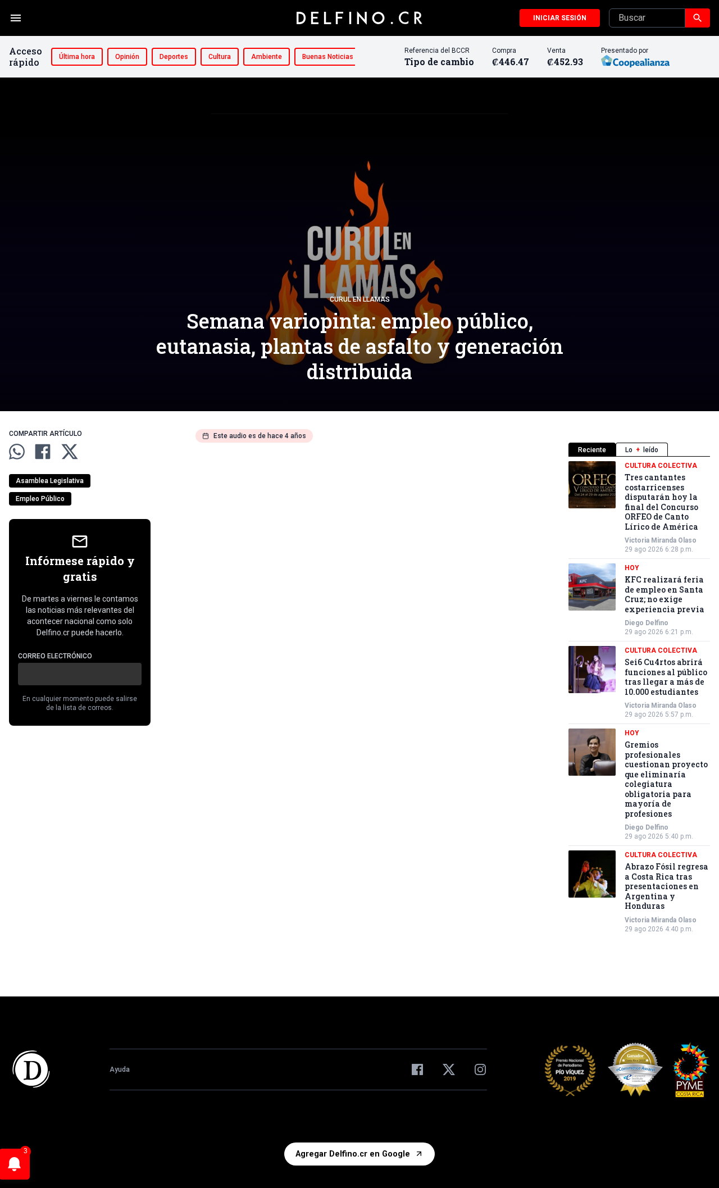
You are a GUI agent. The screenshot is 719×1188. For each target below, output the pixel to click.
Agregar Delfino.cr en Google (352, 1154)
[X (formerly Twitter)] (449, 1069)
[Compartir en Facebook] (43, 452)
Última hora (77, 57)
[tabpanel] (639, 697)
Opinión (127, 57)
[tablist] (639, 450)
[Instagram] (480, 1069)
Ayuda (120, 1069)
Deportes (174, 57)
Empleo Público (40, 499)
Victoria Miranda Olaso (661, 540)
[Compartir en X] (70, 452)
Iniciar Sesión (559, 18)
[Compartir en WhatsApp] (17, 451)
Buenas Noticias (327, 57)
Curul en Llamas (360, 299)
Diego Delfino (646, 623)
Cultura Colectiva (661, 466)
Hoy (632, 568)
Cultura (219, 57)
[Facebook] (417, 1069)
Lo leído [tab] (641, 450)
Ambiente (266, 57)
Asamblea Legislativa (50, 481)
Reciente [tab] (592, 450)
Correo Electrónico (55, 656)
